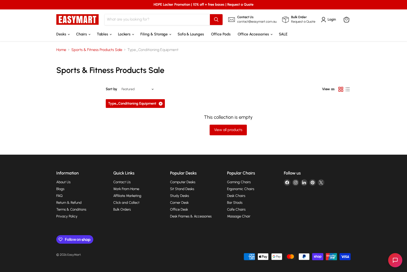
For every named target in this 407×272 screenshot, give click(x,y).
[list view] (347, 89)
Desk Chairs (236, 196)
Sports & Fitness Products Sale (96, 50)
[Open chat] (395, 260)
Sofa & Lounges (191, 34)
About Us (63, 182)
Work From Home (126, 189)
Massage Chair (238, 216)
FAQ (59, 196)
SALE (283, 34)
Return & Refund (68, 202)
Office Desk (179, 209)
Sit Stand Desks (182, 189)
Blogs (60, 189)
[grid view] (341, 89)
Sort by (111, 89)
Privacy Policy (66, 216)
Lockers (124, 34)
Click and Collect (126, 202)
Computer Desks (182, 182)
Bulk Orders (122, 209)
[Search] (216, 19)
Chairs (82, 34)
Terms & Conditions (71, 209)
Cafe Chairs (236, 209)
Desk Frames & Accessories (191, 216)
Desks (61, 34)
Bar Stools (234, 202)
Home (61, 50)
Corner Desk (179, 202)
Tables (103, 34)
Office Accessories (254, 34)
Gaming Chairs (239, 182)
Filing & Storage (154, 34)
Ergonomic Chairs (240, 189)
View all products (228, 130)
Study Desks (179, 196)
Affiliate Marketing (127, 196)
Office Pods (221, 34)
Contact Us (121, 182)
